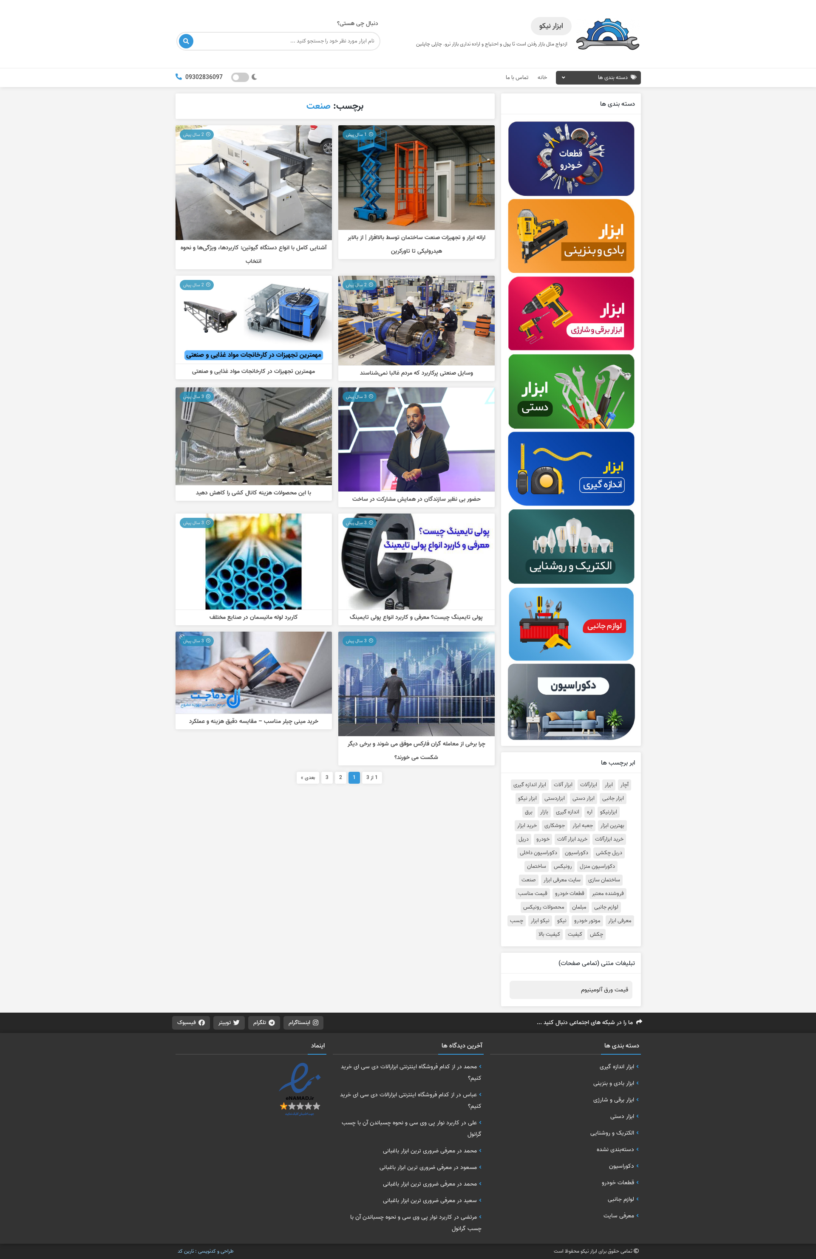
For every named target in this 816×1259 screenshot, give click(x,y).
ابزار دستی (583, 798)
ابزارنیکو (608, 812)
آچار (624, 785)
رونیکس (563, 866)
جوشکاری (554, 825)
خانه (542, 77)
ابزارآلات (588, 785)
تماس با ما (517, 77)
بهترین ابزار (612, 825)
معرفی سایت (619, 1215)
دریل (523, 839)
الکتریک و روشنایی (612, 1133)
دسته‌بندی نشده (615, 1149)
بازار (544, 812)
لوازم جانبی (606, 907)
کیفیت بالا (549, 934)
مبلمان (579, 907)
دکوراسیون (576, 853)
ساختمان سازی (604, 880)
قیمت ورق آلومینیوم (604, 990)
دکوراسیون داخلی (538, 853)
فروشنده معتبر (608, 893)
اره (589, 812)
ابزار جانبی (613, 798)
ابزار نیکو (527, 798)
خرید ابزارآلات (609, 839)
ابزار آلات (563, 785)
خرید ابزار (527, 825)
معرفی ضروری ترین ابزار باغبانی (419, 1150)
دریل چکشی (609, 853)
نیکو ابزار (540, 921)
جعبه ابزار (582, 825)
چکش (596, 934)
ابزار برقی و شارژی (613, 1099)
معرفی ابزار (620, 921)
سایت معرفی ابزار (562, 880)
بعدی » (308, 777)
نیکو (562, 921)
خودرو (543, 839)
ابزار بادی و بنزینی (613, 1083)
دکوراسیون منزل (597, 866)
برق (529, 812)
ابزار (609, 785)
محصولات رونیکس (543, 907)
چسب (516, 921)
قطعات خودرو (569, 893)
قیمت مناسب (532, 893)
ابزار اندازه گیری (529, 785)
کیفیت (575, 934)
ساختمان (536, 866)
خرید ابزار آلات (572, 839)
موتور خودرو (587, 921)
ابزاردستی (554, 798)
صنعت (528, 880)
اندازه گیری (567, 812)
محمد (470, 1066)
